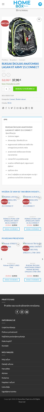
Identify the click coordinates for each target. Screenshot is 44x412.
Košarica (5, 378)
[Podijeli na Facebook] (6, 108)
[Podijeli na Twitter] (12, 108)
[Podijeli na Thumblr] (29, 108)
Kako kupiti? (7, 341)
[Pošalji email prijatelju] (17, 108)
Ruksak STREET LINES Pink (11, 266)
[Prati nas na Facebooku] (17, 312)
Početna (5, 60)
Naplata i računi (8, 382)
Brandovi (13, 60)
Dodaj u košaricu (24, 89)
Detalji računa (7, 364)
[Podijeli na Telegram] (32, 108)
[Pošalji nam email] (27, 312)
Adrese (5, 373)
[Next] (42, 264)
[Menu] (3, 4)
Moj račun (6, 359)
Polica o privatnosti (9, 332)
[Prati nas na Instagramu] (22, 312)
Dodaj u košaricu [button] (11, 229)
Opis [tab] (5, 119)
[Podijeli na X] (9, 108)
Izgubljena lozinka (9, 391)
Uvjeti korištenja (8, 327)
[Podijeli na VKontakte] (23, 108)
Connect (22, 60)
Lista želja (6, 387)
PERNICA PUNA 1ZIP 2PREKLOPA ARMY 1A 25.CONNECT (33, 221)
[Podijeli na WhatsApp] (3, 108)
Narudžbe (6, 369)
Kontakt (5, 346)
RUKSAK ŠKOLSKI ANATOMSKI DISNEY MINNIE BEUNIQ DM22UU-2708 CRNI (33, 268)
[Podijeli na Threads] (15, 108)
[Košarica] (40, 4)
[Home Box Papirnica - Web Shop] (22, 4)
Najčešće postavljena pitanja (13, 336)
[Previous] (1, 264)
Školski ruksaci (21, 99)
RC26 (9, 103)
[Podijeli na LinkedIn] (26, 108)
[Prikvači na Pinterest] (20, 108)
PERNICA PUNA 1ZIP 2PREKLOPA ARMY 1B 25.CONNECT (11, 221)
